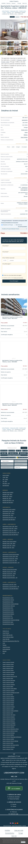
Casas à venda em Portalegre (9, 722)
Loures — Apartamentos (9, 582)
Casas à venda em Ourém (8, 708)
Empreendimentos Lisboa (8, 597)
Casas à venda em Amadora (9, 716)
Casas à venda (6, 473)
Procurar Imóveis (23, 457)
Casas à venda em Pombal (8, 702)
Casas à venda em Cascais (8, 662)
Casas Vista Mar (6, 639)
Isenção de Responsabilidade (17, 825)
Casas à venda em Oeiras (8, 670)
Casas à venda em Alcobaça (9, 747)
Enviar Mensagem (14, 281)
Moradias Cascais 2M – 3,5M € (9, 573)
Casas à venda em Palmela (8, 700)
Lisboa (4, 12)
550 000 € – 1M (13, 453)
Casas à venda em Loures (8, 666)
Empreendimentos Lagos (8, 622)
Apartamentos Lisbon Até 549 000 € (10, 534)
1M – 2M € (4, 453)
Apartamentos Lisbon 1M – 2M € (9, 530)
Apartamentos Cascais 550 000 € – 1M (11, 562)
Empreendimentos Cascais (8, 599)
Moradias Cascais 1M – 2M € (9, 575)
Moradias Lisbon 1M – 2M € (8, 547)
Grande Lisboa (22, 11)
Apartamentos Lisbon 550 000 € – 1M (11, 532)
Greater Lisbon (5, 62)
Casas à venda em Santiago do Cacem (11, 692)
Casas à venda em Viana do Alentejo (10, 741)
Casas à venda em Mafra (8, 686)
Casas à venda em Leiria (8, 712)
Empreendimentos (14, 3)
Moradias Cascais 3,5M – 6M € (9, 571)
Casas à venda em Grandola (9, 672)
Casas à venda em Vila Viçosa (9, 714)
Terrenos (4, 645)
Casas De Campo (6, 647)
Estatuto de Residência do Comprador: (9, 222)
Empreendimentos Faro (7, 616)
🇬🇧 (10, 823)
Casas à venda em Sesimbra (9, 684)
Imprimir (17, 16)
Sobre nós (24, 3)
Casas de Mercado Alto (8, 635)
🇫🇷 (13, 823)
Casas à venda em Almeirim (8, 726)
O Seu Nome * (5, 245)
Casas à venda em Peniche (8, 698)
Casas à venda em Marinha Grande (10, 731)
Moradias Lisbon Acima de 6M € (9, 541)
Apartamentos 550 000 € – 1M (9, 517)
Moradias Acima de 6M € (8, 492)
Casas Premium (24, 137)
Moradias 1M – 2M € (7, 498)
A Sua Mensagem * (6, 263)
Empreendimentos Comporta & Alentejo (11, 620)
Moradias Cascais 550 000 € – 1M (10, 577)
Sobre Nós (24, 825)
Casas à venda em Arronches (9, 718)
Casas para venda (8, 3)
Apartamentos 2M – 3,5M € (8, 513)
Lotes (4, 643)
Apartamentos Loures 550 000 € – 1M (11, 586)
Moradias (5, 490)
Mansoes (4, 651)
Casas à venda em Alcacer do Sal (10, 676)
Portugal (19, 3)
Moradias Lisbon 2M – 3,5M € (9, 545)
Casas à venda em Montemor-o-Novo (11, 729)
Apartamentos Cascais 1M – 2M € (10, 560)
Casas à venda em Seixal (8, 743)
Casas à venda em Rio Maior (9, 733)
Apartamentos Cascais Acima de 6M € (11, 554)
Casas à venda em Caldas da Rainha (10, 710)
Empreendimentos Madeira (8, 614)
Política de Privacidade (18, 277)
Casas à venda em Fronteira (9, 706)
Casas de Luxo (6, 631)
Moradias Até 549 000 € (8, 502)
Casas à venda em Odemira (8, 690)
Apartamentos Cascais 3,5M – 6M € (10, 556)
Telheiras (9, 12)
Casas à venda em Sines (8, 678)
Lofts (4, 653)
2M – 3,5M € (25, 450)
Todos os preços (3, 450)
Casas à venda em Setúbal (8, 696)
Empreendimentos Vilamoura (9, 605)
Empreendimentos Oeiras (8, 601)
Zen (13, 12)
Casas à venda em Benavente (9, 724)
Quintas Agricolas (6, 649)
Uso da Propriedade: (22, 226)
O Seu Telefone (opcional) (8, 257)
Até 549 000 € (23, 453)
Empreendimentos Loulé (8, 618)
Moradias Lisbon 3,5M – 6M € (9, 543)
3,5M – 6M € (18, 450)
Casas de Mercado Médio (8, 637)
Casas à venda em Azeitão (8, 739)
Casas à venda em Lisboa (8, 664)
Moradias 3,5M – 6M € (7, 494)
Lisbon (24, 60)
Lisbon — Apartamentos (9, 524)
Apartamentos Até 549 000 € (9, 519)
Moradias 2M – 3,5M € (7, 496)
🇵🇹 (15, 823)
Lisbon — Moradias (8, 539)
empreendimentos (7, 595)
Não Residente (19, 224)
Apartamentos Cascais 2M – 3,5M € (10, 558)
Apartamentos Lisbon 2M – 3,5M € (10, 528)
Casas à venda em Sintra (8, 668)
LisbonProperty (11, 756)
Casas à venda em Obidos (8, 704)
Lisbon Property (14, 1)
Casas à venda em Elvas (8, 694)
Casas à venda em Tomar (8, 749)
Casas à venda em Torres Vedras (10, 688)
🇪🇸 (17, 823)
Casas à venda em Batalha (8, 735)
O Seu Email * (5, 251)
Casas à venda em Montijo (8, 682)
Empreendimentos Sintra (8, 607)
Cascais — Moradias (8, 567)
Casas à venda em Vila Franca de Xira (11, 745)
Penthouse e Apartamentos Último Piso (11, 641)
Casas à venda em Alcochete (9, 680)
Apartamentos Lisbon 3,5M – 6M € (10, 526)
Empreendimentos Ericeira (8, 612)
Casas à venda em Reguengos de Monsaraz (12, 737)
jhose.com (23, 842)
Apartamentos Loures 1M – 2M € (9, 584)
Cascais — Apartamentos (9, 552)
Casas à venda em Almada (8, 674)
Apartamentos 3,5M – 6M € (8, 511)
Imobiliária (4, 3)
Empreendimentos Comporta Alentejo (10, 603)
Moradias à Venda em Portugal (14, 455)
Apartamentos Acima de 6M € (9, 509)
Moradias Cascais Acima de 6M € (10, 569)
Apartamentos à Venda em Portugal (8, 457)
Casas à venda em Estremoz (9, 720)
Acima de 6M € (11, 450)
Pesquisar (24, 447)
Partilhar (12, 16)
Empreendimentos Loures (8, 609)
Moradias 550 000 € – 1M (8, 500)
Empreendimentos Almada (8, 624)
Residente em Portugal (8, 224)
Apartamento (24, 120)
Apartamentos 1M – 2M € (8, 515)
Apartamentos (6, 507)
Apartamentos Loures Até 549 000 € (10, 588)
